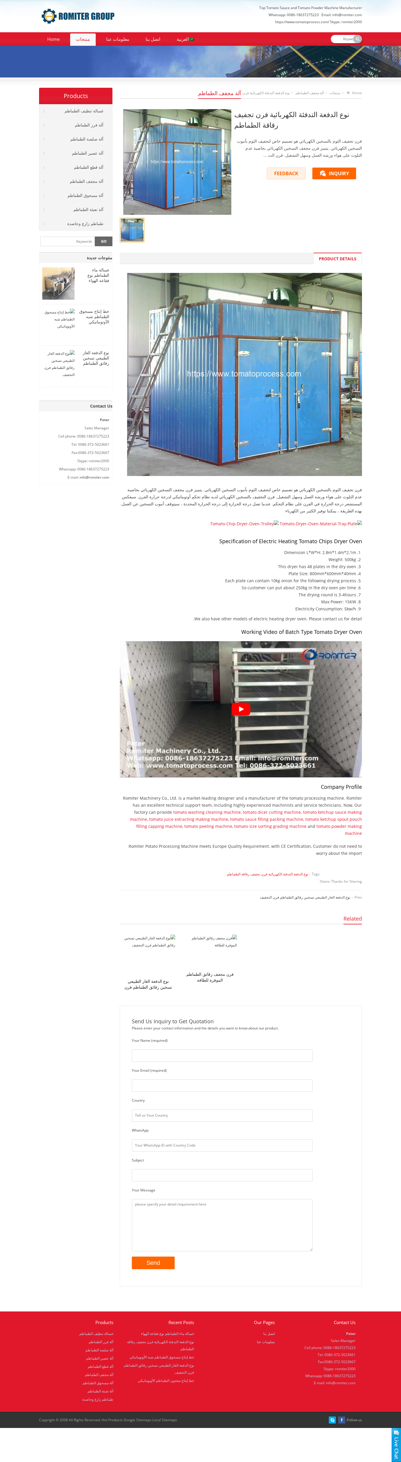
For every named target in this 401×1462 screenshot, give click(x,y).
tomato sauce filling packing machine (266, 819)
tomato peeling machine (208, 826)
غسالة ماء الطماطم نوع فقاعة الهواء (98, 275)
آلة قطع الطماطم (88, 167)
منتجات (83, 39)
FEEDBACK (286, 173)
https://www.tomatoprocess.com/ (302, 21)
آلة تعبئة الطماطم (88, 209)
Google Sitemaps (137, 1419)
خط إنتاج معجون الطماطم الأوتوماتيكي (166, 1380)
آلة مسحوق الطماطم (85, 195)
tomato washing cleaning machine (207, 812)
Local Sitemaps (164, 1419)
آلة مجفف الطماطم (219, 93)
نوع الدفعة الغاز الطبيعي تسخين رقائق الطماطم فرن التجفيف (305, 897)
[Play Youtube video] (241, 709)
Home (53, 39)
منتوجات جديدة (99, 257)
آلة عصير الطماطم (87, 153)
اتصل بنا (153, 39)
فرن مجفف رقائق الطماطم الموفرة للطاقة (210, 977)
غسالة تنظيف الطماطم (84, 111)
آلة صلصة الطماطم (86, 139)
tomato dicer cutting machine (272, 812)
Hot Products (112, 1419)
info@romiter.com (347, 14)
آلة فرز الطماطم (89, 125)
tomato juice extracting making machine (188, 819)
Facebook (341, 1420)
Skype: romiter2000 (346, 21)
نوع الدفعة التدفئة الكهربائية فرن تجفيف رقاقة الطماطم (267, 874)
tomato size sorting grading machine (270, 826)
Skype (332, 1420)
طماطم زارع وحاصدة (85, 223)
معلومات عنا (117, 39)
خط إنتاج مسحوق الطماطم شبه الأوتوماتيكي (94, 316)
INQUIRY (339, 173)
